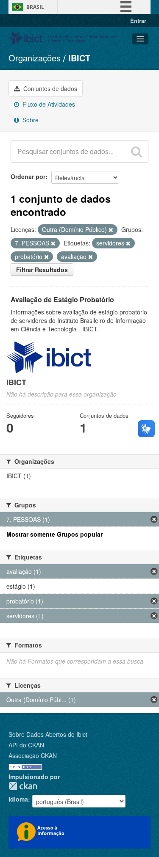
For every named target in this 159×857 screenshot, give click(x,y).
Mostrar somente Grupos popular (54, 534)
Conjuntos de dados (49, 88)
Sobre (30, 120)
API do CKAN (26, 745)
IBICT (79, 58)
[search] (136, 151)
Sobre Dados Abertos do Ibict (47, 734)
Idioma (18, 799)
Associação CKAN (32, 755)
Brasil (35, 7)
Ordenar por (28, 176)
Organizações (34, 58)
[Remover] (111, 229)
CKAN (22, 786)
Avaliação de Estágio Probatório (62, 299)
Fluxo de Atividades (48, 104)
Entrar (138, 21)
